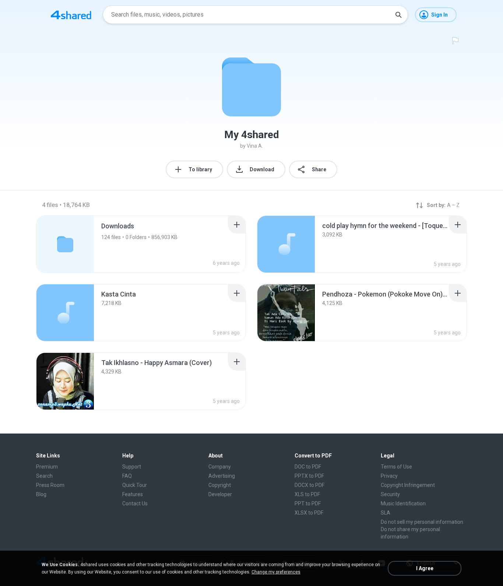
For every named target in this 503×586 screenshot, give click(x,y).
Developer (220, 494)
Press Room (50, 485)
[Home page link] (71, 15)
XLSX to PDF (309, 513)
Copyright (219, 485)
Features (132, 494)
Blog (41, 494)
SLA (385, 513)
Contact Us (135, 503)
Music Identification (403, 503)
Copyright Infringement (408, 485)
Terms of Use (396, 467)
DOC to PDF (308, 467)
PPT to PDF (308, 503)
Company (219, 467)
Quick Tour (134, 485)
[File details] (286, 244)
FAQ (127, 476)
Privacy (389, 476)
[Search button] (398, 15)
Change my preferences (276, 572)
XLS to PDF (307, 494)
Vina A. (255, 146)
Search (44, 476)
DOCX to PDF (309, 485)
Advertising (221, 476)
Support (131, 467)
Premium (47, 467)
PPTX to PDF (309, 476)
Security (390, 494)
